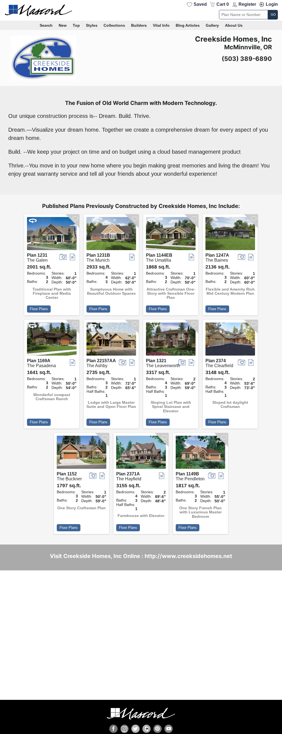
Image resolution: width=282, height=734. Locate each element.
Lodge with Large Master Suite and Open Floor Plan (111, 404)
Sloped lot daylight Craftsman (230, 404)
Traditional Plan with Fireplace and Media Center (51, 293)
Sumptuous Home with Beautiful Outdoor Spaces (111, 291)
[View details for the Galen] (52, 235)
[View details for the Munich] (111, 235)
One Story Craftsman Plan (81, 508)
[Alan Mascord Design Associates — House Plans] (141, 10)
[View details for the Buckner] (81, 454)
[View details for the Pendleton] (200, 454)
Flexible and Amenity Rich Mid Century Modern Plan (230, 291)
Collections (114, 25)
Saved (200, 4)
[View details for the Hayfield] (141, 454)
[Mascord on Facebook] (113, 729)
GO (273, 15)
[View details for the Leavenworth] (171, 340)
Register (247, 4)
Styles (91, 25)
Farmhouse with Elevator (141, 516)
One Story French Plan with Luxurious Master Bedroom (200, 512)
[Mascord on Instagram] (124, 729)
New (63, 25)
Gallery (212, 25)
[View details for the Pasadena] (52, 340)
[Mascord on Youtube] (168, 729)
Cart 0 (222, 4)
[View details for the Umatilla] (171, 235)
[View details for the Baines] (230, 235)
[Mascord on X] (135, 729)
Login (272, 4)
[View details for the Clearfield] (230, 340)
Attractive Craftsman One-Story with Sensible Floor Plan (171, 293)
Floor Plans (39, 309)
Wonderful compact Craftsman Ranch (51, 397)
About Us (234, 25)
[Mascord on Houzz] (146, 729)
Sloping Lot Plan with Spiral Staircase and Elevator (171, 406)
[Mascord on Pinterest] (157, 729)
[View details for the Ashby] (111, 340)
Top (76, 25)
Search (46, 25)
